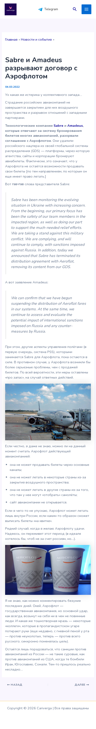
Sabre (58, 125)
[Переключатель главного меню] (86, 9)
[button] (75, 9)
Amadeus (75, 125)
